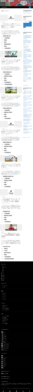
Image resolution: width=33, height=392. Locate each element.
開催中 (3, 270)
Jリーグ (5, 80)
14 (28, 24)
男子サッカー (4, 293)
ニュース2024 (3, 94)
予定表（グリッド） (5, 305)
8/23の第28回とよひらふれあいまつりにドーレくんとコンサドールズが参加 (27, 74)
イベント (4, 142)
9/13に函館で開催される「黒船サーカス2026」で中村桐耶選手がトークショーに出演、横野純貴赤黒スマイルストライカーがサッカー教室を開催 (27, 61)
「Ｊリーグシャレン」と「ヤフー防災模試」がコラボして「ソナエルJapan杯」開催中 (10, 199)
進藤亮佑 (6, 250)
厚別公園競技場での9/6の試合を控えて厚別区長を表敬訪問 (27, 71)
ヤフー (5, 114)
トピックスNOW (4, 264)
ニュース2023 (3, 128)
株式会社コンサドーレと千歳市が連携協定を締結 (27, 126)
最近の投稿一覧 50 (25, 85)
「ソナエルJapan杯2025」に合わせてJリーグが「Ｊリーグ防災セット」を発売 (11, 25)
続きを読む (14, 33)
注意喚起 (7, 246)
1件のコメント (8, 28)
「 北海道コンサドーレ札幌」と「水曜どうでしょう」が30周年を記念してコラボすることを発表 (27, 92)
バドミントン (4, 296)
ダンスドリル (4, 299)
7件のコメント (8, 64)
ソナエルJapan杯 (6, 112)
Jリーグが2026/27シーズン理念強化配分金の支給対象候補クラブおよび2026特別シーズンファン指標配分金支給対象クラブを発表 (27, 37)
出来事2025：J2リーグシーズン (8, 84)
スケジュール (3, 278)
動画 (9, 246)
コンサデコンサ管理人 (26, 117)
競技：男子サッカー (7, 144)
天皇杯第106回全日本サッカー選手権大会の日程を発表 (27, 120)
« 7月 (24, 29)
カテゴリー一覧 (5, 285)
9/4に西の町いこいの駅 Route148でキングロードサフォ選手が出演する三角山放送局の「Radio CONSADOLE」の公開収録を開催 (27, 67)
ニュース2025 (3, 22)
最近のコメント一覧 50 (26, 137)
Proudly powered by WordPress (15, 388)
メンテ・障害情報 (5, 323)
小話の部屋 (3, 275)
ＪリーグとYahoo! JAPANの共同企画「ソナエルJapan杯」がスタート (11, 165)
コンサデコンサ (4, 7)
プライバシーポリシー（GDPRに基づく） (6, 388)
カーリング (4, 297)
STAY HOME (6, 248)
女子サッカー (4, 294)
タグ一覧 (4, 287)
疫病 (4, 246)
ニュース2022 (3, 162)
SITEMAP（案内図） (5, 373)
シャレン (11, 112)
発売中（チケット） (4, 267)
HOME (4, 332)
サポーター (8, 142)
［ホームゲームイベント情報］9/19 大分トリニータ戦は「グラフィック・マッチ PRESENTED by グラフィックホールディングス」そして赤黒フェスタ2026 (27, 97)
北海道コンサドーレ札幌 (7, 82)
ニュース (3, 273)
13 (27, 24)
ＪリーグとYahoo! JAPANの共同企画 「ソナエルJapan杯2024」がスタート (10, 97)
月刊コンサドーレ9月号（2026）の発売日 (26, 46)
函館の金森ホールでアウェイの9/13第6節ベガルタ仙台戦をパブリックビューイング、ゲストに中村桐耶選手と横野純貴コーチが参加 (27, 56)
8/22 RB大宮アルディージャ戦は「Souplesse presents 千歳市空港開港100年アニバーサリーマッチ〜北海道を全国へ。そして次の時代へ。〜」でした (27, 115)
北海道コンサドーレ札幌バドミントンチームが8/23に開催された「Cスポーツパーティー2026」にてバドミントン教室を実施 (27, 79)
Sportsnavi (8, 252)
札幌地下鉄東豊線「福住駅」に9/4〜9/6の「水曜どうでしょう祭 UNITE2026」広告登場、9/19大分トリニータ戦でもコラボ (27, 42)
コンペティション (5, 176)
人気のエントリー (5, 320)
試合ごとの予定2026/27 (6, 308)
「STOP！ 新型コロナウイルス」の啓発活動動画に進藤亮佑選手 (10, 235)
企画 (10, 142)
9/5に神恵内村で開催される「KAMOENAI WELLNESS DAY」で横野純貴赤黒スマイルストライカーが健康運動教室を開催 (27, 50)
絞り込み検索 (4, 317)
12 (26, 24)
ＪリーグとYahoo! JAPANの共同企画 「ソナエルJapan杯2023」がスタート (10, 131)
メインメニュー (32, 7)
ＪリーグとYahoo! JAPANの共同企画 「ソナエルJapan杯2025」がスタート (10, 61)
